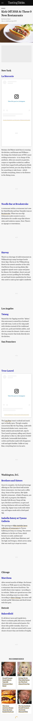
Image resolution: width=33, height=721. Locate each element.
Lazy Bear (7, 420)
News (3, 8)
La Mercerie (7, 76)
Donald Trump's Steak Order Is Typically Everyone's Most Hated (7, 682)
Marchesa (6, 578)
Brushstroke (5, 213)
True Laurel (7, 370)
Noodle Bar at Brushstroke (14, 204)
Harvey (5, 252)
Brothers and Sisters (11, 480)
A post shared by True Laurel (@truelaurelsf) (16, 414)
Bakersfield (7, 613)
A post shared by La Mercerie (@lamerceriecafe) (16, 120)
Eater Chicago (16, 597)
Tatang (4, 314)
